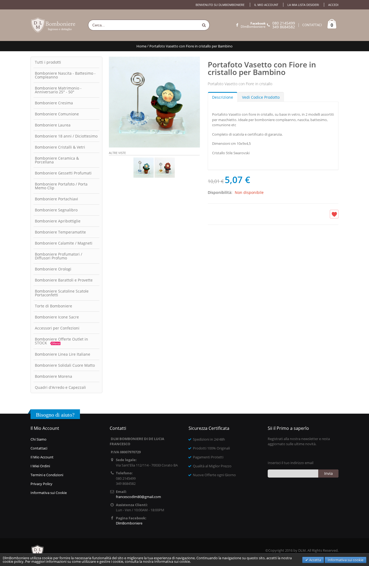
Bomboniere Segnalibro (56, 209)
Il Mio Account (42, 457)
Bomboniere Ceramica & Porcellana (57, 160)
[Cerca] (204, 25)
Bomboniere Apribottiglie (57, 221)
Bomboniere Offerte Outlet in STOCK (61, 341)
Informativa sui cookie (345, 559)
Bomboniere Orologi (53, 269)
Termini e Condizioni (47, 474)
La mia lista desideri (303, 5)
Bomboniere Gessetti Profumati (63, 173)
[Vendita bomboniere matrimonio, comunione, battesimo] (53, 25)
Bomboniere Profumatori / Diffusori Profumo (58, 256)
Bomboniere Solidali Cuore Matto (65, 365)
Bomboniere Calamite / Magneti (63, 243)
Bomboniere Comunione (57, 113)
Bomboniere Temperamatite (60, 232)
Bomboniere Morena (53, 376)
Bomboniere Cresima (54, 102)
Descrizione (222, 97)
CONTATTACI (312, 25)
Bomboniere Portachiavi (56, 198)
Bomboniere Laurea (53, 125)
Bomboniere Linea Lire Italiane (62, 354)
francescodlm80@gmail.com (138, 496)
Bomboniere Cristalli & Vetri (60, 147)
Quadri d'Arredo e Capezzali (60, 387)
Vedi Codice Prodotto (261, 97)
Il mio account (266, 5)
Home (141, 46)
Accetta (314, 559)
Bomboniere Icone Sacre (57, 317)
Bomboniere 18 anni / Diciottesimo (66, 136)
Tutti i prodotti (48, 62)
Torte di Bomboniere (53, 305)
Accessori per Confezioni (57, 328)
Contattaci (39, 448)
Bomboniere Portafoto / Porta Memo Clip (61, 185)
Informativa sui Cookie (49, 492)
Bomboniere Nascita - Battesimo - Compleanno (65, 75)
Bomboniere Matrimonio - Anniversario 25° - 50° (58, 89)
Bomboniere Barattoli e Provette (64, 280)
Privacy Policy (41, 483)
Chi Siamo (38, 439)
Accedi (333, 5)
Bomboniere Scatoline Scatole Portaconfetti (62, 293)
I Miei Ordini (40, 466)
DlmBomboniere (253, 25)
